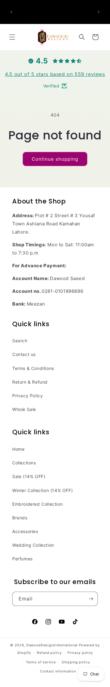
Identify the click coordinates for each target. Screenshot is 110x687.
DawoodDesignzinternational (52, 645)
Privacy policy (80, 653)
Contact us (24, 354)
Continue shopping (55, 159)
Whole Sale (24, 409)
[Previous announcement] (11, 12)
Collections (24, 462)
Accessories (25, 531)
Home (18, 449)
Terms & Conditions (33, 368)
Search (20, 340)
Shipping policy (76, 662)
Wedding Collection (33, 545)
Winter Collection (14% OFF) (42, 490)
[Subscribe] (90, 599)
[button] (12, 37)
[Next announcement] (98, 12)
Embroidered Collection (37, 504)
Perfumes (22, 558)
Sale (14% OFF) (28, 476)
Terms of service (41, 662)
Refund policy (49, 653)
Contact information (58, 671)
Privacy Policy (27, 395)
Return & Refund (30, 382)
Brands (20, 517)
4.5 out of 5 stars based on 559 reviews (55, 74)
